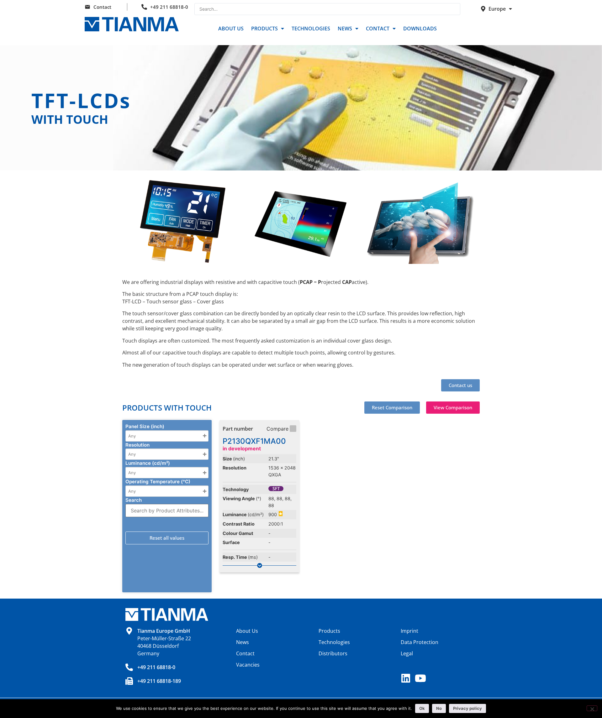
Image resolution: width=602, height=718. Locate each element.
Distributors (333, 653)
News (345, 28)
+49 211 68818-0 (169, 7)
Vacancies (248, 664)
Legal (407, 653)
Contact (102, 7)
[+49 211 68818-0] (129, 667)
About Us (231, 28)
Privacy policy (467, 708)
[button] (392, 407)
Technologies (311, 28)
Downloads (420, 28)
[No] (592, 708)
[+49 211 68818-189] (129, 681)
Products (264, 28)
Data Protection (419, 642)
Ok (422, 708)
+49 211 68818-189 (159, 681)
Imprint (409, 630)
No (439, 708)
